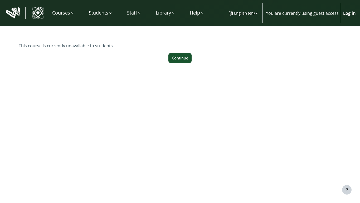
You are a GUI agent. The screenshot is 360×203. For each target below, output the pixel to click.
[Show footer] (347, 190)
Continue (180, 58)
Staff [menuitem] (132, 13)
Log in (349, 13)
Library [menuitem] (163, 13)
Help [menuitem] (195, 13)
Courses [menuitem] (61, 13)
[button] (243, 13)
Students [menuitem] (98, 13)
